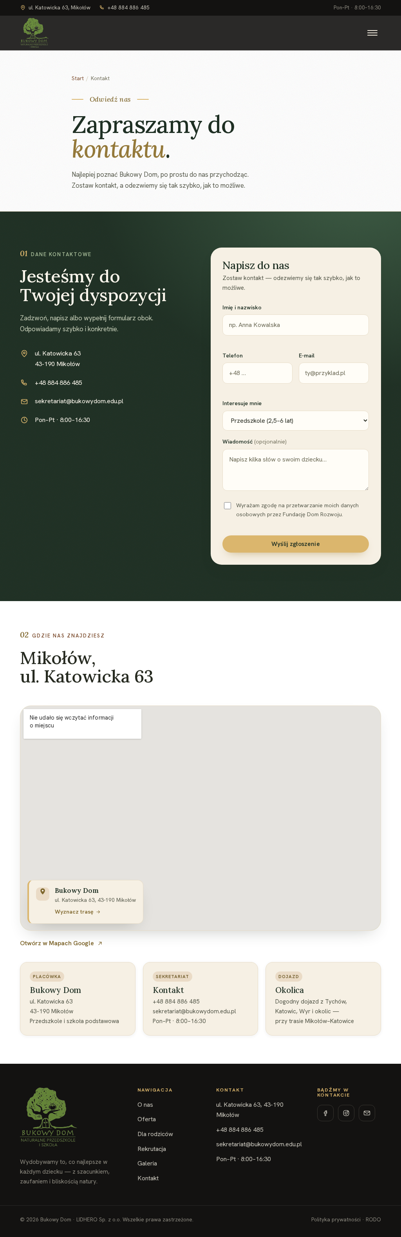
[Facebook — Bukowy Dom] (325, 1113)
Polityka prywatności (336, 1219)
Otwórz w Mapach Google (57, 943)
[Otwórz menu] (372, 32)
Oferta (146, 1119)
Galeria (147, 1163)
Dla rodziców (155, 1134)
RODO (373, 1219)
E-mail (306, 355)
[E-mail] (367, 1113)
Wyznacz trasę (74, 911)
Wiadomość (254, 441)
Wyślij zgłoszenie (295, 544)
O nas (145, 1105)
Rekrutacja (151, 1149)
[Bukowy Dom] (48, 1117)
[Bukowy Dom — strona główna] (34, 33)
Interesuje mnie (242, 403)
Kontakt (148, 1178)
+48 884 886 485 (129, 7)
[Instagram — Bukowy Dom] (346, 1113)
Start (78, 78)
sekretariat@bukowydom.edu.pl (79, 401)
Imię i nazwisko (242, 307)
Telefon (232, 355)
